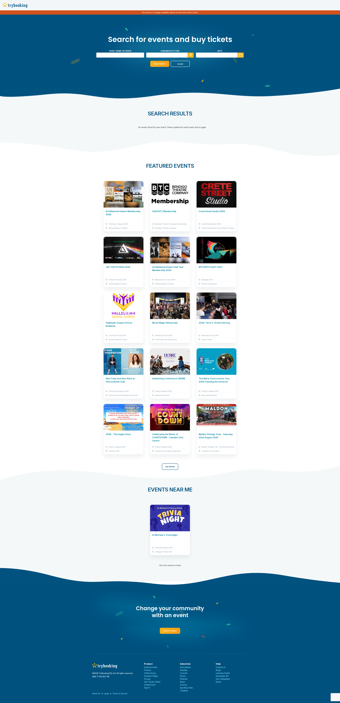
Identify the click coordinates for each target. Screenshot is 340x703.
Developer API (222, 676)
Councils (183, 673)
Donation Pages (151, 676)
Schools (183, 685)
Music (182, 682)
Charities (184, 670)
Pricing (147, 679)
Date (219, 51)
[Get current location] (191, 55)
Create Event (170, 631)
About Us (96, 693)
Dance (183, 676)
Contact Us (220, 667)
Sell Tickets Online (152, 682)
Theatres (184, 690)
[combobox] (170, 55)
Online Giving (150, 673)
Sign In (147, 688)
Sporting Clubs (186, 688)
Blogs (218, 670)
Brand (218, 682)
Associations (185, 667)
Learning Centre (223, 673)
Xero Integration (223, 679)
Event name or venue (120, 51)
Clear (180, 64)
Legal (106, 693)
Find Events (160, 64)
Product (147, 670)
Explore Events (150, 667)
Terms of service (119, 693)
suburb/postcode (170, 51)
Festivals (183, 679)
